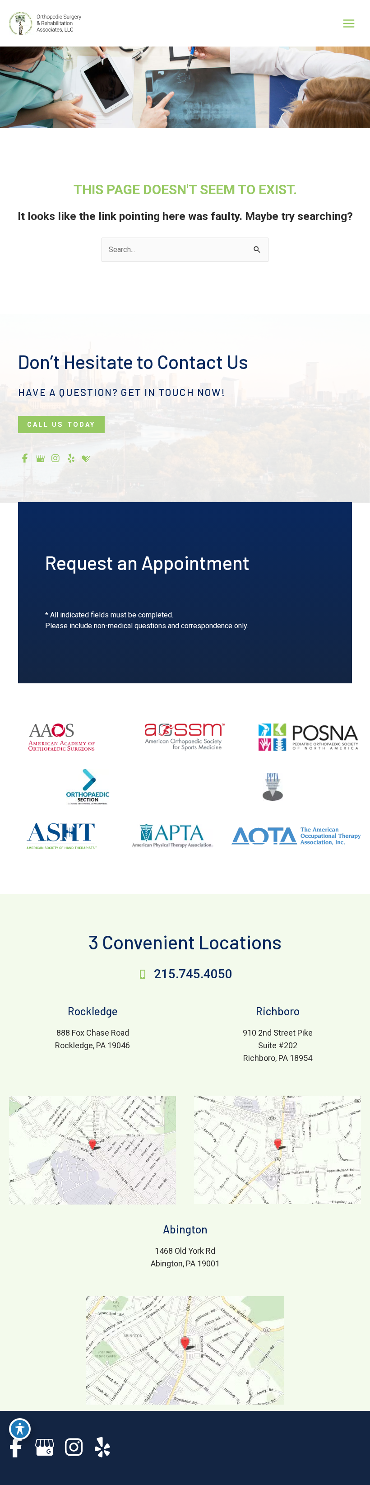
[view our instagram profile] (55, 458)
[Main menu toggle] (348, 23)
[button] (61, 424)
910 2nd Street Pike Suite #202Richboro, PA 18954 (278, 1045)
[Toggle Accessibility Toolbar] (20, 1429)
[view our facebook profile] (25, 458)
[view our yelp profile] (71, 458)
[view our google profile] (40, 458)
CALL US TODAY (61, 424)
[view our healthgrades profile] (86, 458)
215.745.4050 (193, 974)
